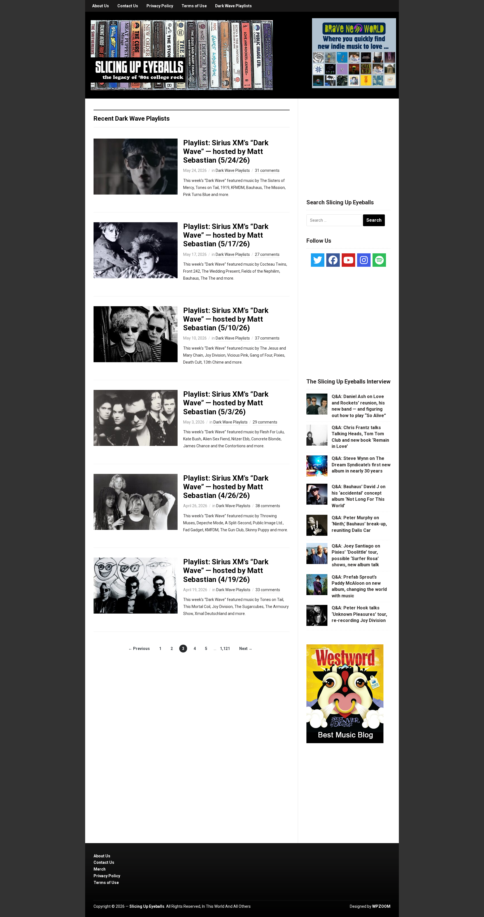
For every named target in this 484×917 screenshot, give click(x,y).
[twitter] (317, 260)
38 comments (267, 506)
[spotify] (379, 260)
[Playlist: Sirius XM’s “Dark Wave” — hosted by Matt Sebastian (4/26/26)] (136, 501)
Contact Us (127, 6)
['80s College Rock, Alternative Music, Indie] (182, 55)
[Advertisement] (348, 142)
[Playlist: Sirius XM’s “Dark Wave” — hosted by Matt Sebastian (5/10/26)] (136, 333)
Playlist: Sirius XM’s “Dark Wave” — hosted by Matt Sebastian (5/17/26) (225, 235)
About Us (100, 6)
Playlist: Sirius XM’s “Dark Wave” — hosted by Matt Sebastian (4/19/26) (225, 570)
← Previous (139, 648)
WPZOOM (381, 906)
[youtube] (348, 260)
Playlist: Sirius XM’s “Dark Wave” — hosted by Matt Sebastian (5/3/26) (225, 403)
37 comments (267, 338)
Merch (100, 869)
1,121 (225, 648)
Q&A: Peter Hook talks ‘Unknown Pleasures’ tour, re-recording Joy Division (359, 614)
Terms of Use (194, 6)
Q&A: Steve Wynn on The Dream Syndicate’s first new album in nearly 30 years (361, 465)
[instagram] (364, 260)
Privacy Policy (159, 6)
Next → (245, 648)
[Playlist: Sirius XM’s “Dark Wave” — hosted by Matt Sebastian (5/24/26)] (136, 166)
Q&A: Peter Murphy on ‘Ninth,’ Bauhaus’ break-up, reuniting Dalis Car (359, 524)
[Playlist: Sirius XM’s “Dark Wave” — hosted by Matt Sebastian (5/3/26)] (136, 417)
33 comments (267, 590)
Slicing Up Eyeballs (146, 906)
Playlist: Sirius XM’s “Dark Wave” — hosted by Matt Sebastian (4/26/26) (225, 487)
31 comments (267, 170)
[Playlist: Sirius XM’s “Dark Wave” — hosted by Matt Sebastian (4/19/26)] (136, 585)
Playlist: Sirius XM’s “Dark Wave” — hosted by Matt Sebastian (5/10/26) (225, 319)
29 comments (265, 422)
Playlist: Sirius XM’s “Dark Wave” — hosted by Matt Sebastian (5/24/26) (225, 151)
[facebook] (333, 260)
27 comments (267, 254)
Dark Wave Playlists (233, 6)
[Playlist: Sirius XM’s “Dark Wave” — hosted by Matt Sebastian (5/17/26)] (136, 250)
